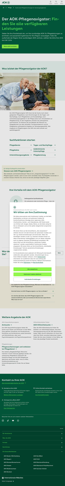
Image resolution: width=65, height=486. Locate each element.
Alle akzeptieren (32, 269)
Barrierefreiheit (38, 262)
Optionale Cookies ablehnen (32, 274)
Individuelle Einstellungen (32, 279)
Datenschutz (42, 257)
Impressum (27, 262)
